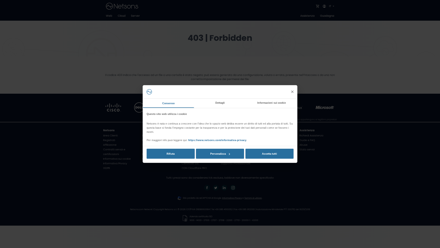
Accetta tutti (269, 153)
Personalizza (218, 153)
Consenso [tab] (168, 103)
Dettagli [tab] (220, 102)
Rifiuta (171, 153)
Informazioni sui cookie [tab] (271, 102)
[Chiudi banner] (292, 92)
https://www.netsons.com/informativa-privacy (217, 139)
